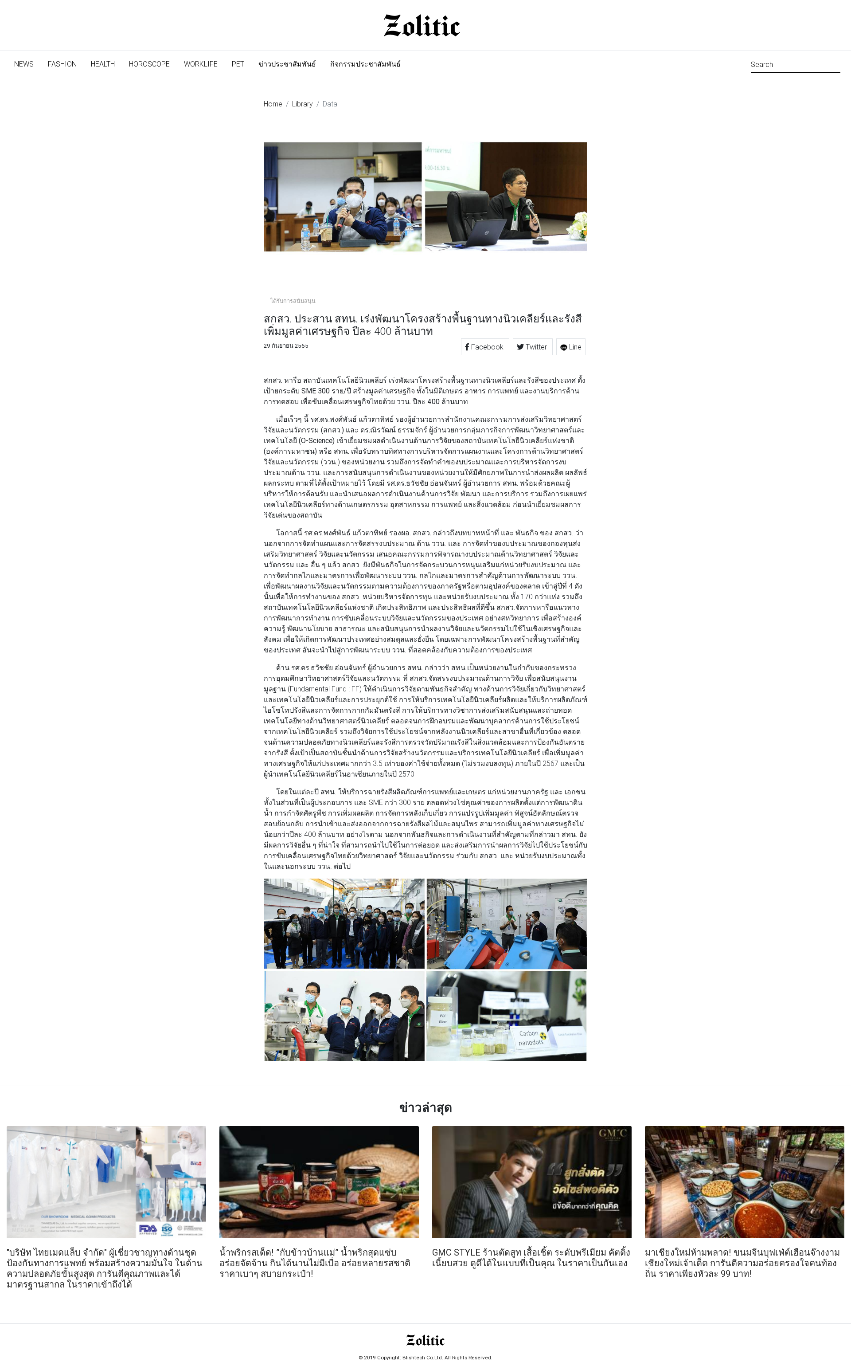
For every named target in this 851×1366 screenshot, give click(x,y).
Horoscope (149, 63)
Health (103, 63)
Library (302, 103)
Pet (238, 63)
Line (574, 346)
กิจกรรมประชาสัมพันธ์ (365, 63)
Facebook (487, 346)
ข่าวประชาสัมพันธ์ (287, 63)
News (27, 63)
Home (273, 103)
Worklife (201, 63)
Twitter (536, 346)
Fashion (62, 63)
